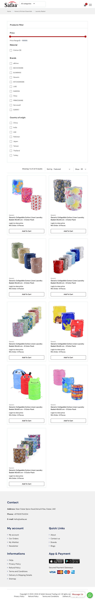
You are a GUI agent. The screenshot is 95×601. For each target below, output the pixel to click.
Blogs (53, 546)
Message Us (77, 594)
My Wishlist (14, 542)
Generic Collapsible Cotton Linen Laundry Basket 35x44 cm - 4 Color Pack (25, 282)
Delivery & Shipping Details (20, 575)
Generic (11, 215)
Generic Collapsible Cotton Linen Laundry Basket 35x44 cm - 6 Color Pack (67, 282)
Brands (54, 542)
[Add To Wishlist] (43, 179)
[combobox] (27, 3)
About (53, 535)
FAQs (11, 560)
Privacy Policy (15, 564)
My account (14, 535)
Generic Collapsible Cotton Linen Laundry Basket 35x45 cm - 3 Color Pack (67, 345)
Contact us (55, 538)
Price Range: (14, 40)
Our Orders (13, 538)
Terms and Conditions (18, 571)
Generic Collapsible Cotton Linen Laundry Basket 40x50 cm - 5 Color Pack (25, 471)
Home (9, 11)
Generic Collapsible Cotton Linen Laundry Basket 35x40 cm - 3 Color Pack (25, 218)
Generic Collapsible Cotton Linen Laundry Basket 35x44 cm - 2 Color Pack (67, 218)
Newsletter (13, 546)
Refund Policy (15, 567)
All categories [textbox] (26, 4)
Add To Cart (26, 231)
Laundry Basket (40, 11)
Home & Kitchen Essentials (23, 11)
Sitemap (12, 579)
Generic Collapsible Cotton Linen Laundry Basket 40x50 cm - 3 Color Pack (67, 408)
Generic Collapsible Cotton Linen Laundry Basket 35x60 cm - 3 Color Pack (25, 408)
